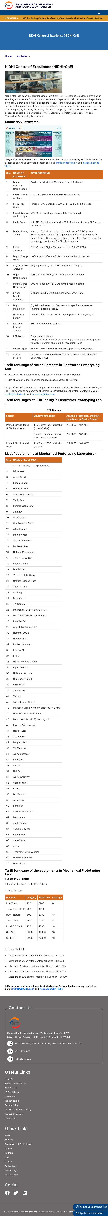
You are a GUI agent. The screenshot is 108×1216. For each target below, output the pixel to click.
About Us (9, 1140)
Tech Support (11, 1175)
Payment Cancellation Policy (18, 1109)
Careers (8, 1148)
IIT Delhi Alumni (12, 1092)
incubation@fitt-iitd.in (43, 394)
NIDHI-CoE (10, 1118)
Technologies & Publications (18, 1144)
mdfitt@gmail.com (23, 1059)
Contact (8, 1161)
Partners (9, 1153)
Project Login (11, 1166)
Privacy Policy (11, 1105)
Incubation (22, 56)
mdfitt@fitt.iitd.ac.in (66, 162)
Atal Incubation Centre (15, 1083)
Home (8, 56)
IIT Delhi (9, 1079)
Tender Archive (12, 1101)
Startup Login (11, 1170)
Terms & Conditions (14, 1114)
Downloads (10, 1096)
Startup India (11, 1087)
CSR (7, 1157)
